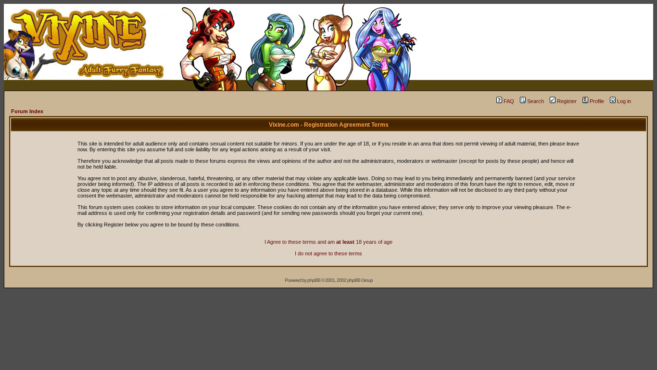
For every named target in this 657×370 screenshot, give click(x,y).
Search (535, 101)
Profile (597, 101)
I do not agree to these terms (328, 253)
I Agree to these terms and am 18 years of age (328, 242)
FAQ (509, 101)
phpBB (313, 280)
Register (567, 101)
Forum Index (27, 111)
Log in (624, 101)
